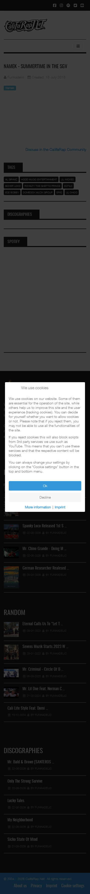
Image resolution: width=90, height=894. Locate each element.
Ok (45, 486)
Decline (45, 497)
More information (38, 507)
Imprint (60, 507)
